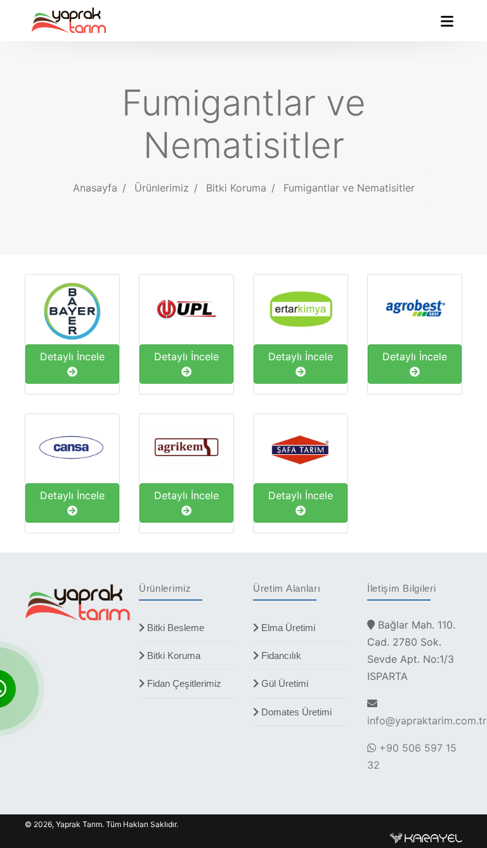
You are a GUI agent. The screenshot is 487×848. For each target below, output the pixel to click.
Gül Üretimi (283, 683)
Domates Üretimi (295, 712)
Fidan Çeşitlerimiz (183, 683)
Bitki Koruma (172, 655)
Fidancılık (280, 655)
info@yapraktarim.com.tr (426, 720)
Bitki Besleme (174, 627)
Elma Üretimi (287, 627)
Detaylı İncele (72, 356)
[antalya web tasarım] (426, 837)
